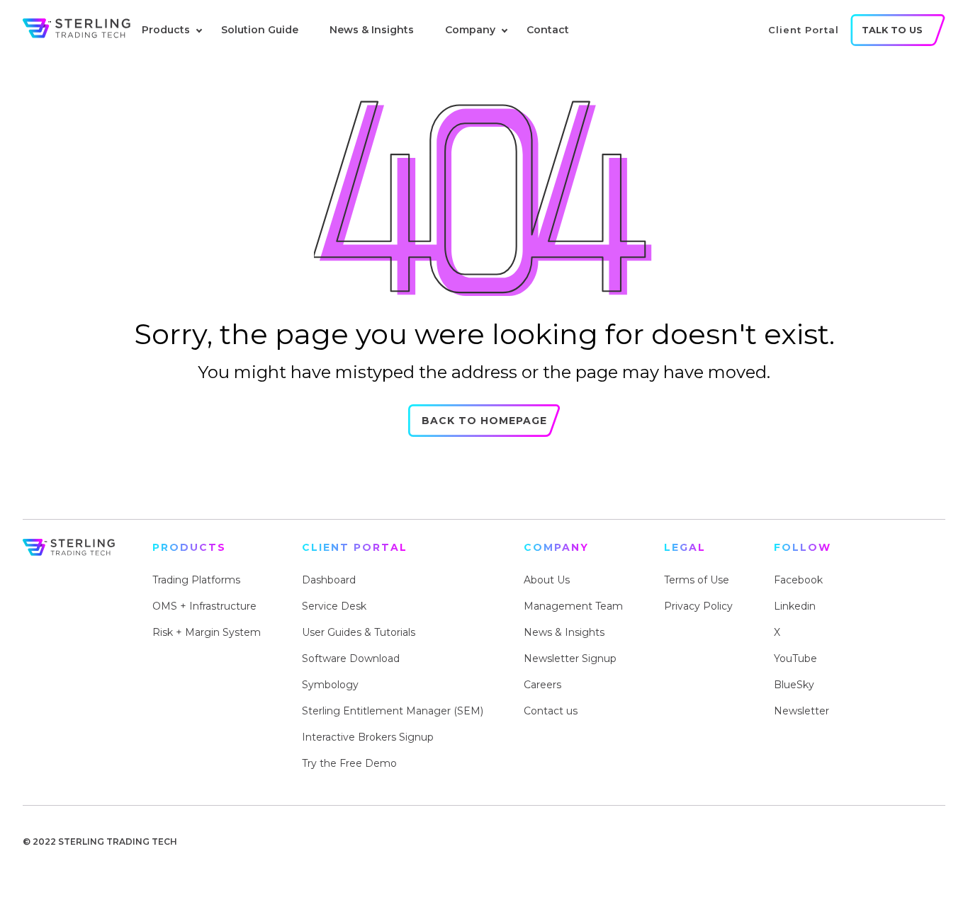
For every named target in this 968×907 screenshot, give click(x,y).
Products (166, 29)
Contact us (551, 711)
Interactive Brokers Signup (368, 737)
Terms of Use (696, 580)
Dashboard (329, 580)
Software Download (351, 658)
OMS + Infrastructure (204, 606)
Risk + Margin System (206, 632)
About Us (547, 580)
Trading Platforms (196, 580)
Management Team (573, 606)
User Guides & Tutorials (358, 632)
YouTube (795, 658)
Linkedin (795, 606)
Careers (542, 684)
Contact (548, 29)
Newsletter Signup (570, 658)
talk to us (892, 30)
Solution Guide (259, 29)
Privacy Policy (698, 606)
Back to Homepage (484, 420)
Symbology (330, 684)
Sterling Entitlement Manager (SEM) (392, 711)
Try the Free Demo (349, 763)
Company (470, 29)
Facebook (798, 580)
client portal (803, 29)
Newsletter (801, 711)
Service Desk (334, 606)
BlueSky (794, 684)
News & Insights (372, 29)
